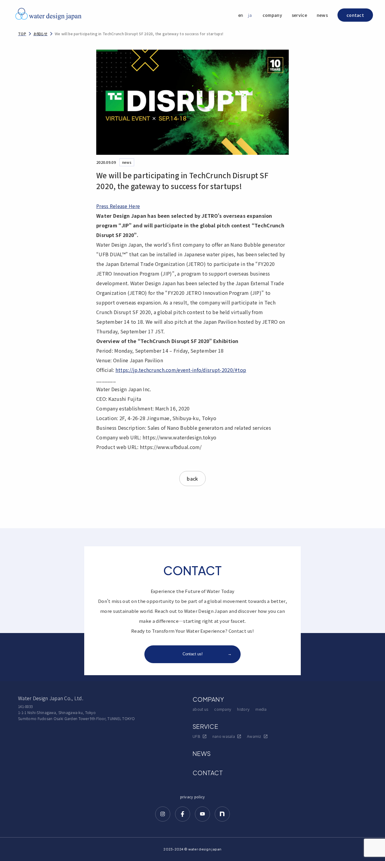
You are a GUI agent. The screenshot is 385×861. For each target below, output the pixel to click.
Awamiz (254, 736)
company (272, 15)
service (299, 15)
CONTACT (207, 772)
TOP (22, 33)
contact (355, 15)
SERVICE (205, 726)
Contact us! (207, 653)
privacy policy (192, 796)
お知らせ (40, 33)
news (322, 15)
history (243, 709)
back (192, 478)
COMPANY (208, 699)
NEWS (201, 753)
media (260, 709)
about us (200, 709)
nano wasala (223, 736)
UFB (196, 736)
